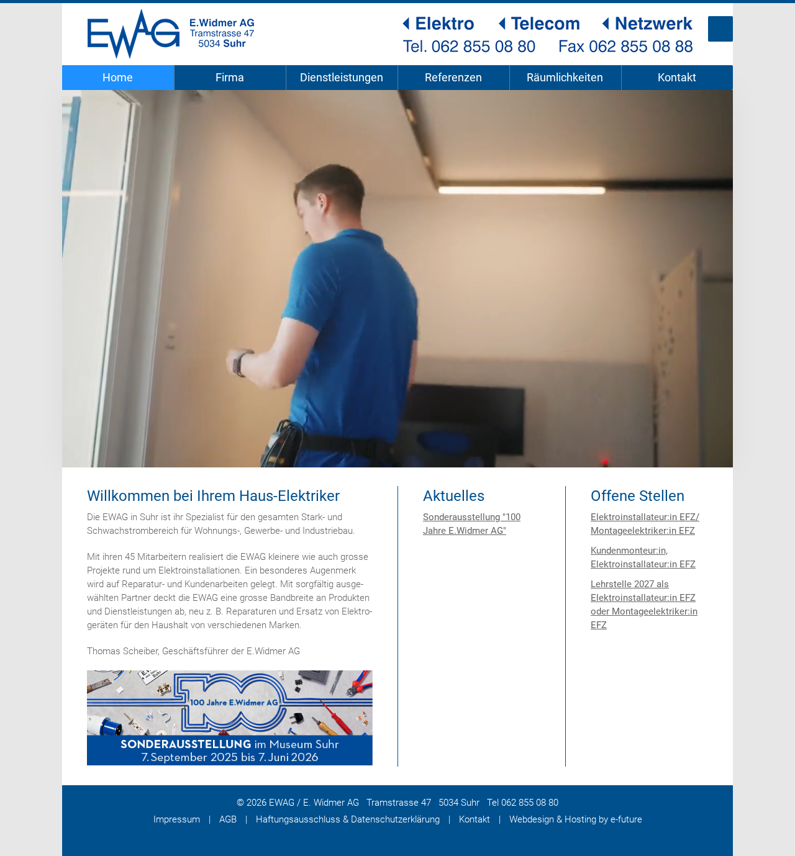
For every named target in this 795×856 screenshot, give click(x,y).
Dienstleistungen (341, 77)
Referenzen (453, 77)
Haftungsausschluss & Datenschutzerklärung (348, 819)
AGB (228, 819)
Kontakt (677, 77)
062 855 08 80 (529, 802)
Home (117, 77)
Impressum (176, 819)
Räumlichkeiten (565, 77)
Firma (230, 77)
